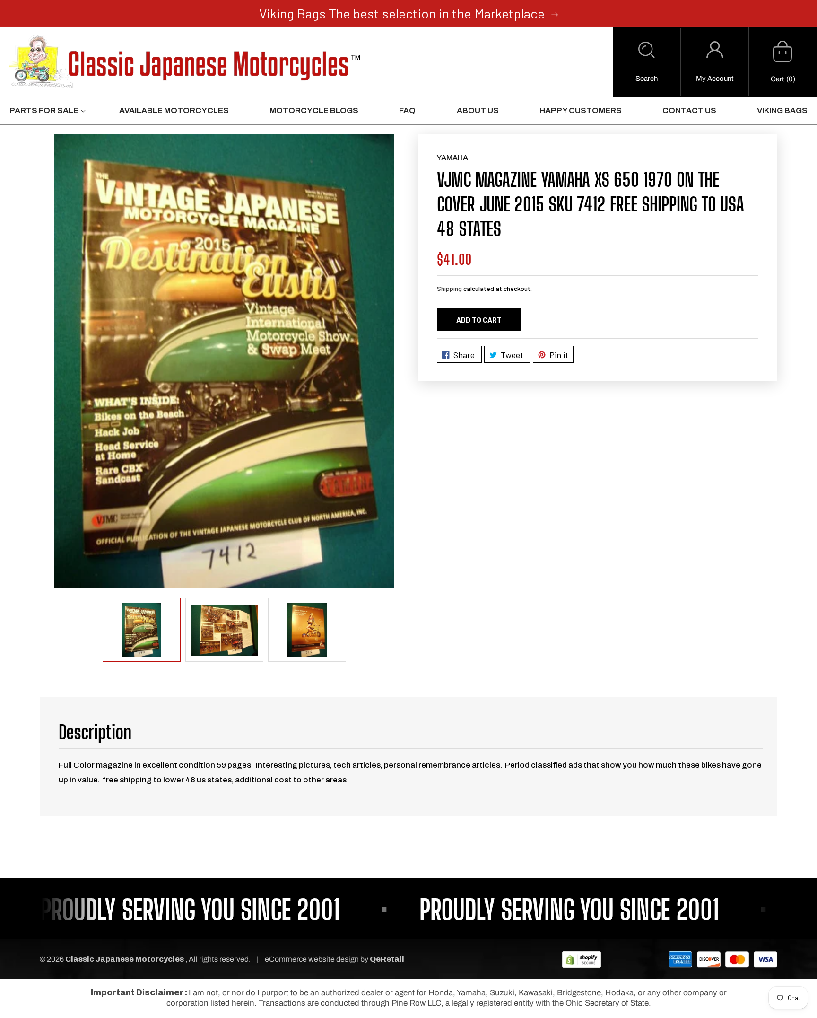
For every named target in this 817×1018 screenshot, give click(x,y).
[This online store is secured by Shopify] (581, 959)
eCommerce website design (312, 959)
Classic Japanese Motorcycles (124, 959)
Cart (777, 79)
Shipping (449, 288)
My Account (714, 78)
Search (646, 78)
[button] (646, 62)
